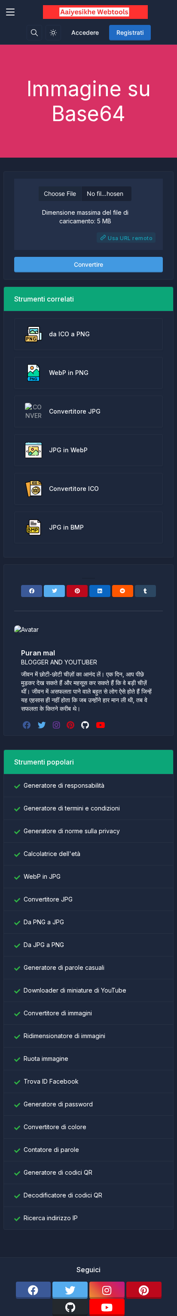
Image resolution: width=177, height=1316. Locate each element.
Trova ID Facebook (51, 1081)
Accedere (85, 32)
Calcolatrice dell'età (52, 853)
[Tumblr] (145, 591)
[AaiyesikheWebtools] (95, 12)
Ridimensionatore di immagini (64, 1035)
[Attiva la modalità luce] (53, 32)
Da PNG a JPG (44, 922)
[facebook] (27, 725)
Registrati (129, 32)
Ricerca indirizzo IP (51, 1218)
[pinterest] (71, 725)
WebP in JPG (42, 876)
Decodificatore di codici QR (63, 1195)
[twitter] (42, 725)
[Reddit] (122, 591)
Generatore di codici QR (58, 1172)
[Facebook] (31, 591)
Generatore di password (58, 1104)
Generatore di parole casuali (64, 967)
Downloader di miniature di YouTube (75, 990)
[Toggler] (10, 12)
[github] (85, 725)
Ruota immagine (46, 1058)
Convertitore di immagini (58, 1013)
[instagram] (57, 725)
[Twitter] (54, 591)
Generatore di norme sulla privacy (72, 831)
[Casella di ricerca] (34, 32)
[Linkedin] (99, 591)
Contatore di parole (51, 1149)
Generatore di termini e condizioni (72, 808)
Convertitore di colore (55, 1126)
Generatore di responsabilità (64, 785)
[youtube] (101, 725)
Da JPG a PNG (44, 944)
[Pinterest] (77, 591)
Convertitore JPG (48, 899)
